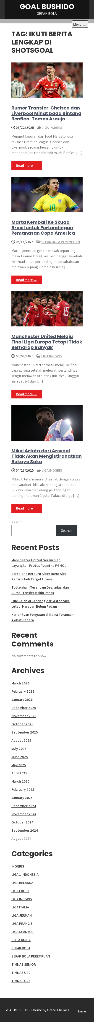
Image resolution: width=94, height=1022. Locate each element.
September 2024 (24, 830)
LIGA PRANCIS (22, 923)
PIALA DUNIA (21, 939)
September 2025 (24, 732)
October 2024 (22, 822)
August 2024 (21, 838)
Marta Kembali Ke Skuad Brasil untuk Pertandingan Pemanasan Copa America (43, 227)
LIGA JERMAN (21, 915)
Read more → (26, 165)
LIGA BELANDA (22, 882)
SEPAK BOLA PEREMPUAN (60, 241)
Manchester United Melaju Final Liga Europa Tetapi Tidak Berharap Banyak (46, 342)
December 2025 (23, 707)
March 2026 (20, 683)
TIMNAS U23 (20, 980)
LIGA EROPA (20, 890)
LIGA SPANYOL (22, 931)
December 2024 (23, 805)
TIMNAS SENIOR (23, 964)
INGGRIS (17, 866)
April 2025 (19, 773)
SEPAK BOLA (20, 948)
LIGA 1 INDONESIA (25, 874)
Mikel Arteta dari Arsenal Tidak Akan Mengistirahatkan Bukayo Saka (46, 456)
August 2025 (21, 740)
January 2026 (22, 699)
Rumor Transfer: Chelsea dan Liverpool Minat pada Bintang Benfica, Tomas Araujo (46, 113)
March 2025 (20, 781)
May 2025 (18, 765)
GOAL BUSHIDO (47, 6)
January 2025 (22, 797)
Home (81, 1011)
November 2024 (23, 814)
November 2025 (23, 716)
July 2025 (18, 748)
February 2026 (22, 691)
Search (17, 522)
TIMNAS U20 (20, 972)
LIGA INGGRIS (52, 127)
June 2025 (19, 756)
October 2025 (22, 724)
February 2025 (22, 789)
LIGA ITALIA (20, 907)
